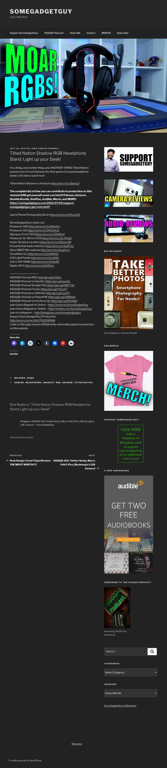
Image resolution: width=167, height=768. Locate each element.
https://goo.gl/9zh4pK (64, 300)
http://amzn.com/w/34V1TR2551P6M (32, 320)
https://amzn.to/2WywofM (55, 242)
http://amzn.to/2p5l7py (60, 246)
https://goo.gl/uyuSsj (57, 281)
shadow (67, 382)
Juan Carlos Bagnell (45, 148)
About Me (75, 32)
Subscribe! (122, 32)
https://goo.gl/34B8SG (62, 297)
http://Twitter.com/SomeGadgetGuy (70, 308)
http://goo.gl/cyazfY (58, 293)
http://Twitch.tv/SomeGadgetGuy (68, 304)
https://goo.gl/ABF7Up (60, 285)
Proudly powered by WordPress (25, 760)
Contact (91, 32)
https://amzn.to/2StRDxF (50, 234)
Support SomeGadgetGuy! (24, 32)
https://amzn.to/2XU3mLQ (43, 230)
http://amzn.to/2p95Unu (39, 265)
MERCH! (106, 32)
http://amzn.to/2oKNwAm (44, 226)
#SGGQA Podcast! (54, 32)
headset (48, 382)
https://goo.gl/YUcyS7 (54, 289)
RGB (58, 382)
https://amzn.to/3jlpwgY (65, 183)
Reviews (19, 378)
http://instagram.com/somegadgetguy (57, 312)
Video (30, 378)
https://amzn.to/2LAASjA (57, 238)
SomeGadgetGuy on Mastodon (120, 705)
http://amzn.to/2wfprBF (45, 261)
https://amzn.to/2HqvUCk (64, 214)
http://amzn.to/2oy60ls (45, 257)
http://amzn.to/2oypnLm (55, 250)
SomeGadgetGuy (41, 11)
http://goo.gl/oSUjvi (49, 277)
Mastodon (77, 743)
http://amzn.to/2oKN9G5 (43, 253)
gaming (19, 382)
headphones (34, 382)
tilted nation (83, 382)
